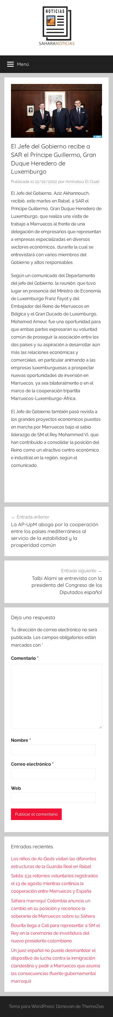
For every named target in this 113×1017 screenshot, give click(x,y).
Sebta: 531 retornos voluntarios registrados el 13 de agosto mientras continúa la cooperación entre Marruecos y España (54, 883)
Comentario (25, 658)
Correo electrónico (32, 764)
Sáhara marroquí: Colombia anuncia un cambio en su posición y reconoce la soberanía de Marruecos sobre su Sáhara (53, 908)
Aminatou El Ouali (82, 181)
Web (16, 788)
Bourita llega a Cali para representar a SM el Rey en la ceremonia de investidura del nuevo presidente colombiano (55, 933)
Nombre (21, 740)
